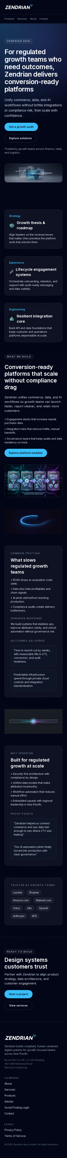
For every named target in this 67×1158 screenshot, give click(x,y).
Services (22, 18)
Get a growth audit (21, 126)
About (33, 18)
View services (18, 1005)
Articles (8, 1101)
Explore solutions (20, 138)
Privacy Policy (13, 1129)
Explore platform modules (26, 452)
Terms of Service (15, 1135)
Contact (43, 18)
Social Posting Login (16, 1107)
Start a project (18, 994)
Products (9, 18)
